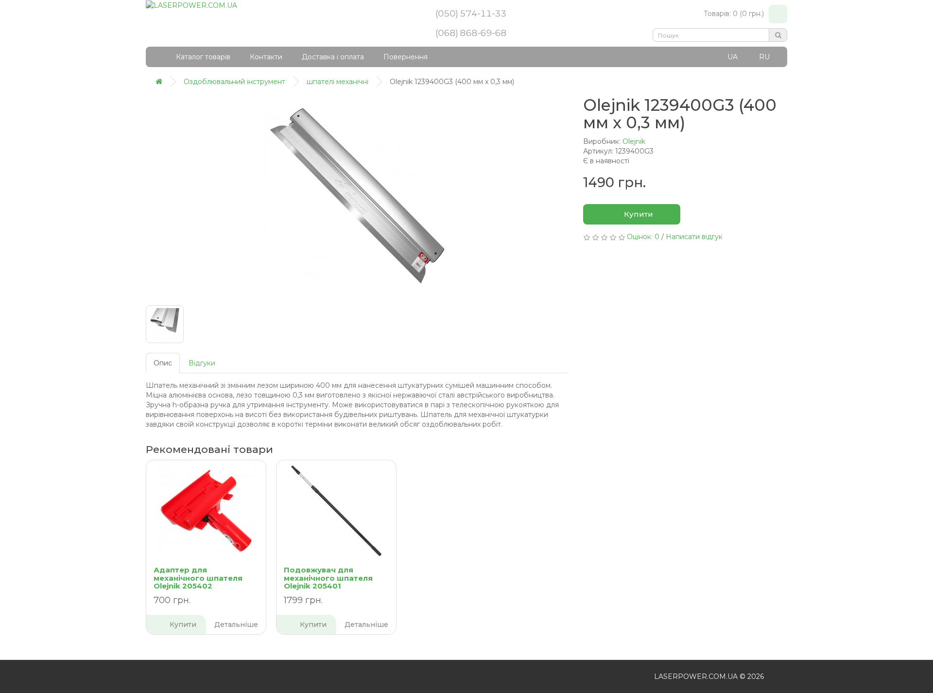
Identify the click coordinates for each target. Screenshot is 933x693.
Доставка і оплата (333, 56)
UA (732, 56)
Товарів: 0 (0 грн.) (734, 13)
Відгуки (202, 363)
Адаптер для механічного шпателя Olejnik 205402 (198, 577)
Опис (163, 363)
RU (764, 56)
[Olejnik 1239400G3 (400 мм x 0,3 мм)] (357, 195)
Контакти (266, 56)
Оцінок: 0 (643, 236)
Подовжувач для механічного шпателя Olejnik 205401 (328, 577)
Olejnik (633, 141)
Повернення (405, 56)
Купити (637, 214)
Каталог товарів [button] (203, 56)
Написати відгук (694, 236)
